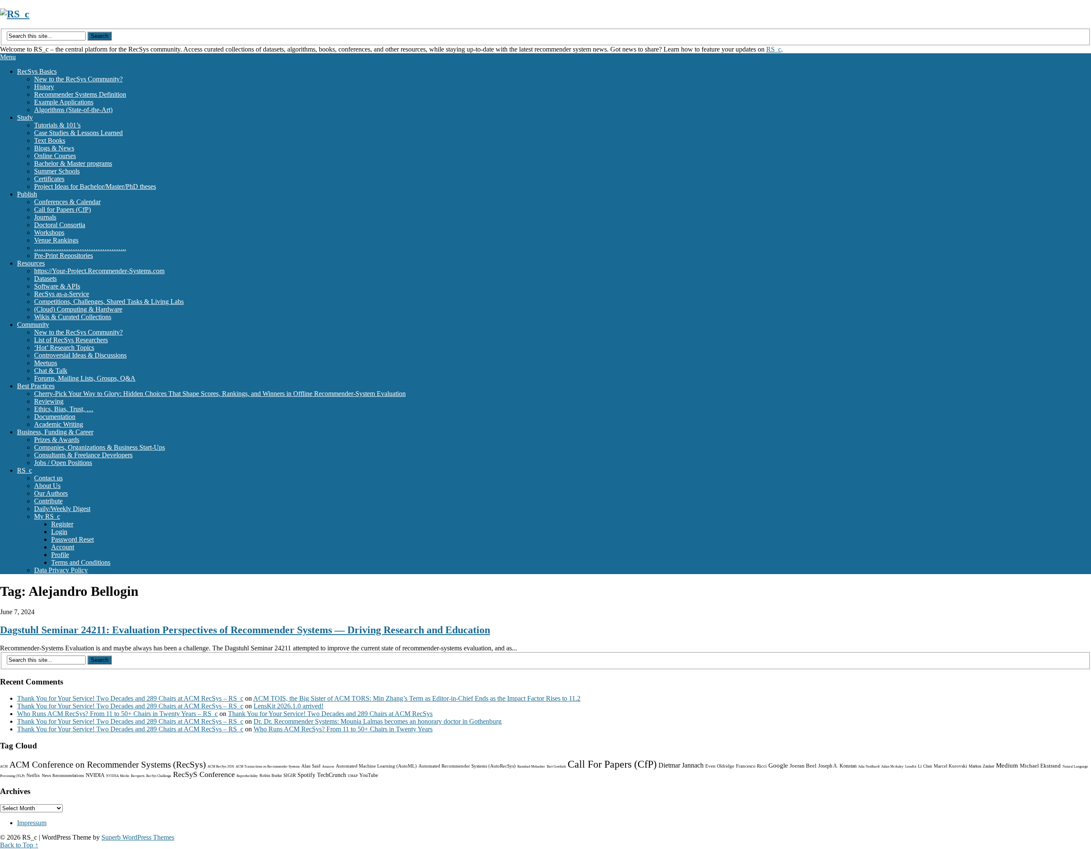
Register (62, 524)
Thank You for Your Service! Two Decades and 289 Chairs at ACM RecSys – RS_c (130, 698)
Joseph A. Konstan (837, 766)
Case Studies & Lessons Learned (78, 132)
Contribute (48, 501)
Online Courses (55, 155)
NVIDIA (95, 775)
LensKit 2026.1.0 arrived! (288, 706)
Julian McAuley (892, 766)
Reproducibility (247, 776)
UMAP (353, 776)
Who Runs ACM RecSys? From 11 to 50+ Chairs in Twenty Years (343, 729)
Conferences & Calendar (67, 201)
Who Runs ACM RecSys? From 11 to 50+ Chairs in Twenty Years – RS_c (117, 713)
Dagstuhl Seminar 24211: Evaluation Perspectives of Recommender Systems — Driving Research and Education (245, 629)
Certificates (49, 178)
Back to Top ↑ (19, 845)
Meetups (45, 363)
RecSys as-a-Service (61, 293)
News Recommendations (63, 775)
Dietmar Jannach (681, 765)
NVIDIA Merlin (117, 776)
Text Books (49, 140)
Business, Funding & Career (55, 432)
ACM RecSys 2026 (221, 766)
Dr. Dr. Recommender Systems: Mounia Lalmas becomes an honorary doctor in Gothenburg (378, 721)
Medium (1007, 765)
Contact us (48, 478)
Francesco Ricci (751, 765)
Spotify (306, 775)
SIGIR (289, 775)
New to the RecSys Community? (78, 79)
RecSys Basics (37, 71)
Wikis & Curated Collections (72, 317)
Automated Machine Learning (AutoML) (376, 765)
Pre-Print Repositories (63, 255)
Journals (45, 217)
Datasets (45, 278)
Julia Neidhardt (869, 766)
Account (62, 547)
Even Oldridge (719, 765)
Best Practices (36, 386)
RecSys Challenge (158, 776)
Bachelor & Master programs (73, 163)
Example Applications (63, 102)
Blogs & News (54, 148)
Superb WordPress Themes (137, 837)
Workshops (49, 232)
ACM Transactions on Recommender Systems (268, 766)
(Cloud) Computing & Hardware (78, 309)
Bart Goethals (556, 766)
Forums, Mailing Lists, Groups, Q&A (85, 378)
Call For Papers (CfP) (612, 764)
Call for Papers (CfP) (62, 209)
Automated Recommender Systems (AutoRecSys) (467, 765)
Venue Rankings (56, 240)
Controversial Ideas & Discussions (80, 355)
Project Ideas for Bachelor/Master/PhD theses (95, 186)
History (44, 86)
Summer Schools (57, 171)
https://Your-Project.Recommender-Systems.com (99, 270)
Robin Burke (271, 775)
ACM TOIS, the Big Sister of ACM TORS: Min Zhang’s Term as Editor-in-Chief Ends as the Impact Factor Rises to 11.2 (416, 698)
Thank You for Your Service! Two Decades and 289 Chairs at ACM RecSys (330, 713)
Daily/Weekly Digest (62, 508)
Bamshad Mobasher (531, 766)
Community (33, 324)
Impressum (31, 822)
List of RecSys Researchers (71, 340)
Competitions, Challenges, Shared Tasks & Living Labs (109, 301)
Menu (8, 57)
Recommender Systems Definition (80, 94)
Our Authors (51, 493)
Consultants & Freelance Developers (83, 455)
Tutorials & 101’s (57, 125)
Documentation (54, 416)
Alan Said (310, 765)
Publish (27, 194)
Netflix (33, 775)
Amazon (328, 766)
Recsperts (137, 776)
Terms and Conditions (80, 562)
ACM (4, 766)
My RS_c (47, 516)
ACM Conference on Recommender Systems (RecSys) (107, 764)
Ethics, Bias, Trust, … (63, 409)
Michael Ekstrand (1040, 765)
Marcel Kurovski (950, 765)
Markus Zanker (981, 766)
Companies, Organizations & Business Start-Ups (99, 447)
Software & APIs (57, 286)
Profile (60, 554)
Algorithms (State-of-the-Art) (73, 109)
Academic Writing (58, 424)
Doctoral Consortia (59, 224)
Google (778, 765)
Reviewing (48, 401)
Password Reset (72, 539)
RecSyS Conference (204, 774)
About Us (47, 485)
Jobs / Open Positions (63, 462)
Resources (31, 263)
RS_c (773, 49)
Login (59, 531)
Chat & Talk (50, 370)
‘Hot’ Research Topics (64, 347)
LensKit (910, 766)
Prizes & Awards (56, 439)
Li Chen (925, 766)
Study (25, 117)
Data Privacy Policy (61, 570)
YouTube (368, 775)
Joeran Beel (803, 765)
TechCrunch (331, 775)
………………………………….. (80, 247)
